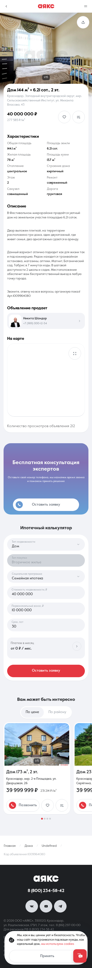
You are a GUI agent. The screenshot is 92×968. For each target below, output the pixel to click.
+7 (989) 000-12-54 (35, 323)
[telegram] (60, 906)
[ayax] (46, 879)
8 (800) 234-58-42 (46, 891)
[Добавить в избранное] (64, 117)
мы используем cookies (57, 943)
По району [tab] (57, 712)
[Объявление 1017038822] (37, 768)
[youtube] (46, 906)
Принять (47, 956)
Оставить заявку (46, 671)
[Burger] (85, 6)
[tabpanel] (46, 771)
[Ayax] (46, 6)
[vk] (31, 906)
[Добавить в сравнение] (78, 117)
